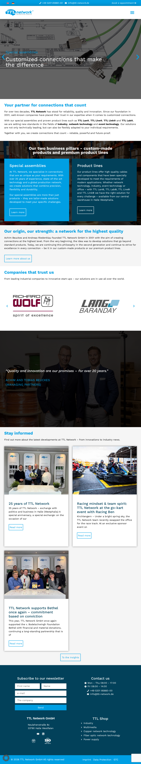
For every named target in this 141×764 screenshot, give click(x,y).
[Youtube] (38, 734)
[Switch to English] (7, 3)
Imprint (86, 759)
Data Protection (102, 759)
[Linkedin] (43, 734)
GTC (116, 759)
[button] (132, 12)
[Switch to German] (13, 3)
